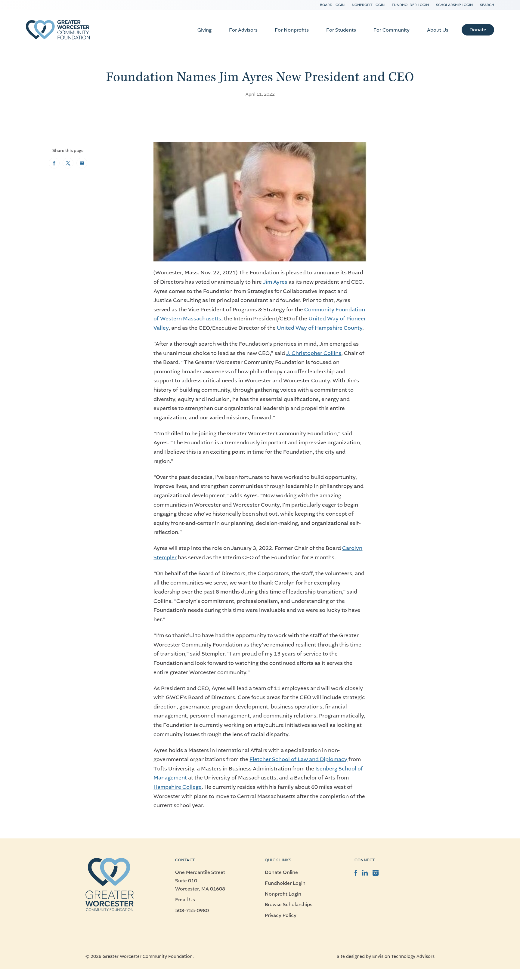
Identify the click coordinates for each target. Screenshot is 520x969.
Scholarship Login (454, 4)
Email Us (185, 899)
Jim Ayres (275, 281)
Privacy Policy (280, 915)
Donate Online (281, 872)
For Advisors (243, 30)
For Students (341, 30)
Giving (204, 30)
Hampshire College (177, 787)
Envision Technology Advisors (403, 956)
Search (487, 4)
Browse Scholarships (288, 904)
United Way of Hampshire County (319, 328)
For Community (391, 30)
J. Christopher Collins (313, 353)
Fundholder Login (410, 4)
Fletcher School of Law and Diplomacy (298, 759)
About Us (437, 30)
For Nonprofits (292, 30)
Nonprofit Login (368, 4)
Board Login (332, 4)
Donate (477, 29)
